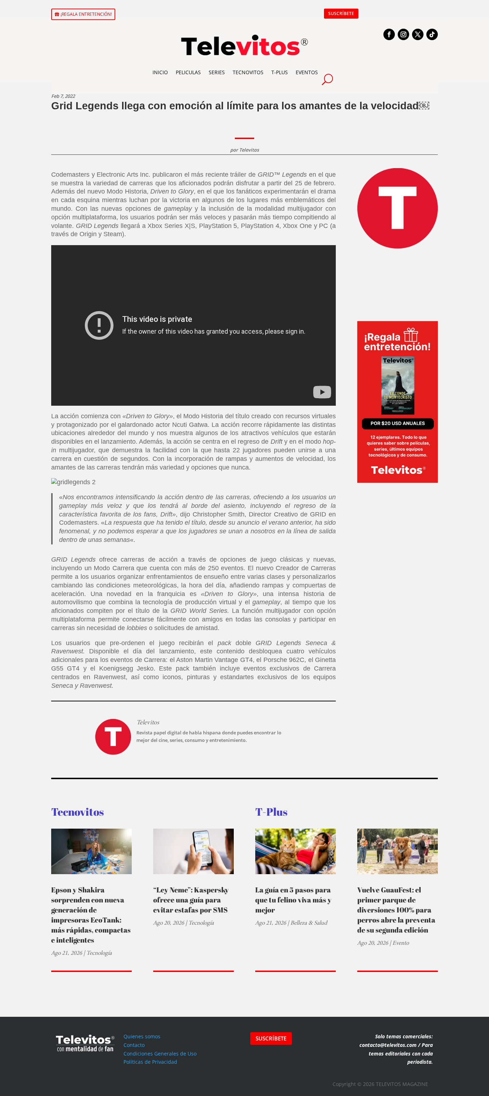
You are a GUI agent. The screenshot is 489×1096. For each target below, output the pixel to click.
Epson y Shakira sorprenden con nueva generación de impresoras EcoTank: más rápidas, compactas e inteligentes (91, 915)
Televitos (249, 150)
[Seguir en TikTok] (432, 34)
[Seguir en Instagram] (403, 34)
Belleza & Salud (308, 922)
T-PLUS (279, 72)
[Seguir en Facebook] (389, 34)
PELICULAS (188, 72)
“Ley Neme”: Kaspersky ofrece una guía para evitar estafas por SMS (191, 900)
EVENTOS (307, 72)
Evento (400, 942)
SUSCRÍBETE (341, 13)
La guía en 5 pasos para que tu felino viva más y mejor (293, 900)
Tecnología (99, 952)
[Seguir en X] (417, 34)
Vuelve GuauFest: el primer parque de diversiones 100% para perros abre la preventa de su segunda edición (396, 910)
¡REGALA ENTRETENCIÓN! (86, 14)
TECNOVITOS (248, 72)
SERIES (217, 72)
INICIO (160, 72)
